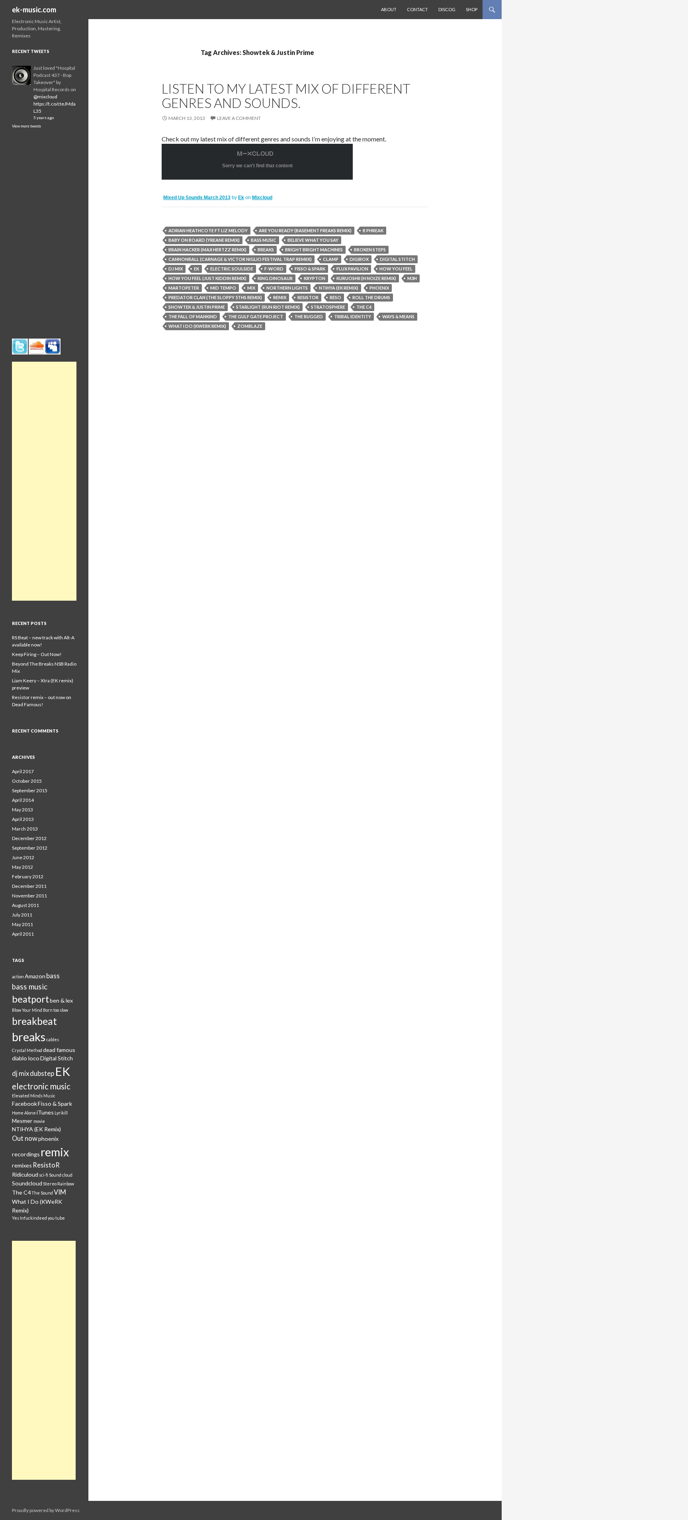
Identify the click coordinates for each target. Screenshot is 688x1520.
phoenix (379, 287)
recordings (26, 1154)
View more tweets (26, 125)
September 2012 (29, 848)
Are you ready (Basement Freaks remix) (305, 230)
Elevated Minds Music (33, 1095)
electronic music (41, 1086)
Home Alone (24, 1112)
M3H (412, 278)
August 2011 (25, 905)
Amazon (35, 976)
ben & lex (61, 1000)
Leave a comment (239, 118)
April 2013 (23, 819)
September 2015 (29, 790)
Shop (471, 9)
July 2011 (22, 915)
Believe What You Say (312, 240)
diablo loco (25, 1058)
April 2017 (23, 771)
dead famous (59, 1049)
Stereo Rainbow (58, 1183)
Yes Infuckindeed (29, 1217)
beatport (30, 999)
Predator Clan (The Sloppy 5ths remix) (215, 297)
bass (53, 976)
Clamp (330, 259)
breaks (266, 249)
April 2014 (23, 800)
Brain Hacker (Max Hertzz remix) (207, 249)
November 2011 (29, 896)
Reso (335, 297)
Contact (417, 9)
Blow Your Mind (27, 1010)
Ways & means (398, 316)
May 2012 (22, 867)
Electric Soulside (231, 268)
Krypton (314, 278)
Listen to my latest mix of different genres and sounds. (286, 95)
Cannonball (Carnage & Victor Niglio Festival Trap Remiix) (240, 259)
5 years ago (43, 117)
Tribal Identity (352, 316)
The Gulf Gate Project (255, 316)
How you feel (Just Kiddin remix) (207, 278)
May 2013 (22, 810)
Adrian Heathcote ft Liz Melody (208, 230)
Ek (241, 197)
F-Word (273, 268)
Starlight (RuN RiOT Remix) (268, 306)
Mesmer (22, 1120)
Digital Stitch (397, 259)
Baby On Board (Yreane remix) (204, 240)
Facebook (24, 1103)
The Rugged (308, 316)
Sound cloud (60, 1174)
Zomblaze (249, 326)
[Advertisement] (44, 481)
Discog (446, 9)
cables (52, 1039)
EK (196, 268)
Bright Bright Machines (314, 249)
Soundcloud (27, 1183)
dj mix (175, 268)
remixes (22, 1165)
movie (39, 1121)
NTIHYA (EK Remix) (338, 287)
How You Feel (395, 268)
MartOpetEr (183, 287)
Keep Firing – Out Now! (37, 654)
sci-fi (43, 1174)
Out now (24, 1138)
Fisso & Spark (310, 268)
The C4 (363, 306)
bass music (263, 240)
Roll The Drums (371, 297)
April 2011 (23, 934)
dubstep (42, 1073)
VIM (60, 1192)
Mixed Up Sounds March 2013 (197, 197)
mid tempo (223, 287)
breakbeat (34, 1021)
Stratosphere (328, 306)
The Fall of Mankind (192, 316)
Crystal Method (27, 1050)
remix (279, 297)
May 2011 (22, 924)
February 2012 (27, 876)
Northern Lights (287, 287)
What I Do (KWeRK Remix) (197, 326)
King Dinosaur (275, 278)
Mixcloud (262, 197)
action (18, 976)
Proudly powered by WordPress (46, 1510)
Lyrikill (61, 1112)
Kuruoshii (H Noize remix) (366, 278)
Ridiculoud (25, 1174)
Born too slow (55, 1010)
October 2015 (27, 781)
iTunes (45, 1112)
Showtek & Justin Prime (196, 306)
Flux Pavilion (352, 268)
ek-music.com (34, 9)
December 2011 (29, 886)
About (389, 9)
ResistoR (308, 297)
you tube (56, 1217)
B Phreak (373, 230)
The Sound (42, 1192)
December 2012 (29, 838)
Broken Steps (370, 249)
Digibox (359, 259)
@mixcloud (45, 97)
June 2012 (23, 857)
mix (251, 287)
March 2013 (25, 829)
